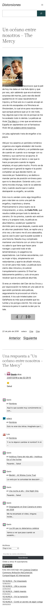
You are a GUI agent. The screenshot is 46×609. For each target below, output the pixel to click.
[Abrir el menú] (42, 4)
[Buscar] (41, 13)
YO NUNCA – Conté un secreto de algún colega (22, 602)
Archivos (6, 545)
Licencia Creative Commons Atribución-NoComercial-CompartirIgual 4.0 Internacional (20, 573)
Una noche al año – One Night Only (24, 491)
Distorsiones (11, 5)
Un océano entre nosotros (23, 128)
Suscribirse (23, 558)
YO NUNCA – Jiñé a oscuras (14, 586)
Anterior (15, 338)
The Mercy (13, 121)
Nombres (13, 403)
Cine (31, 331)
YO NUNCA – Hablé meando (14, 591)
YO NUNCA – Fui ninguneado (14, 581)
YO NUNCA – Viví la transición (15, 596)
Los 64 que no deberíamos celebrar (24, 528)
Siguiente (30, 338)
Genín (14, 374)
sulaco (9, 418)
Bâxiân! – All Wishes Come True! (22, 475)
